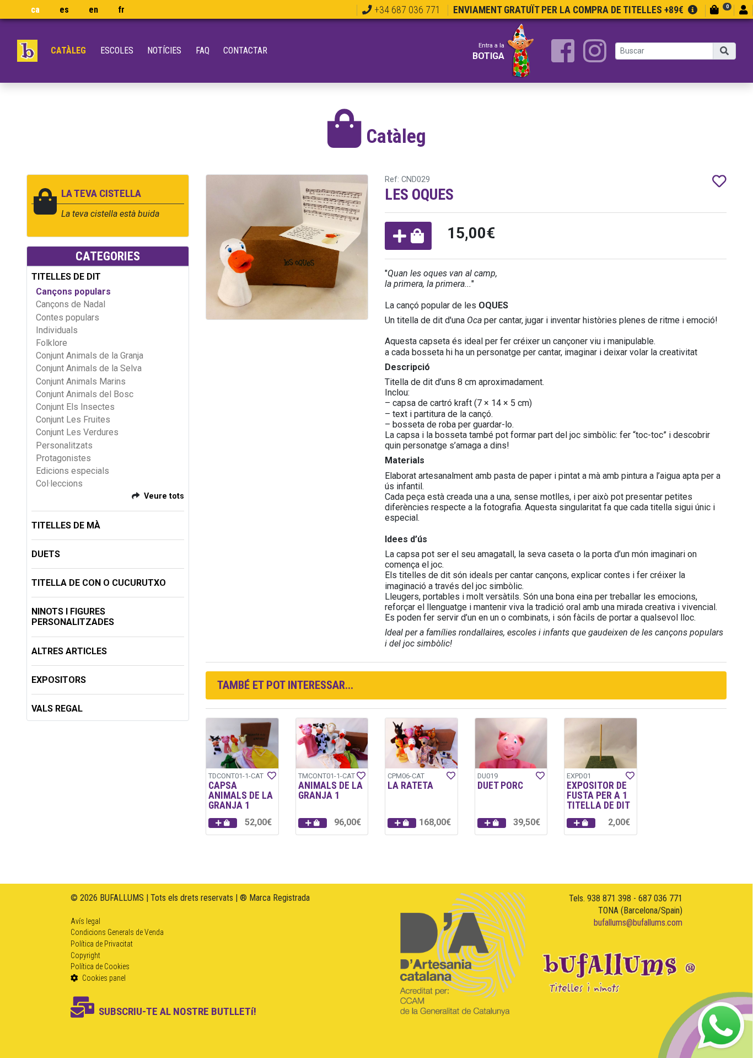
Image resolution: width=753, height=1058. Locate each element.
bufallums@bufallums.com (638, 922)
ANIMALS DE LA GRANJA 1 (330, 790)
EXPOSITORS (58, 680)
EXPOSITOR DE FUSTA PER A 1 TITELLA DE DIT (598, 795)
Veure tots (164, 496)
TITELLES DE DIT (66, 276)
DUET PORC (500, 785)
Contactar (245, 50)
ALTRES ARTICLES (69, 651)
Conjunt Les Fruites (73, 419)
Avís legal (85, 921)
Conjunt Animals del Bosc (84, 394)
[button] (408, 236)
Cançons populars (73, 291)
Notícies (164, 50)
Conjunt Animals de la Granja (89, 355)
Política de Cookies (100, 966)
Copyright (85, 955)
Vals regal (57, 708)
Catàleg (68, 50)
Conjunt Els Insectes (75, 407)
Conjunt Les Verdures (77, 432)
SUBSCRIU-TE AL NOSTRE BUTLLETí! (177, 1011)
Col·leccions (59, 483)
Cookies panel (103, 978)
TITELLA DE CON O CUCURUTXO (98, 583)
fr (121, 9)
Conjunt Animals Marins (81, 381)
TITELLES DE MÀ (65, 525)
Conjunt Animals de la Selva (89, 368)
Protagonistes (63, 458)
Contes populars (67, 317)
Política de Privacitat (102, 943)
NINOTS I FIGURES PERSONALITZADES (72, 616)
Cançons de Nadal (70, 304)
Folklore (51, 343)
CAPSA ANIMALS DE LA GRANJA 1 (240, 795)
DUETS (45, 554)
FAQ (202, 50)
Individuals (57, 330)
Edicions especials (72, 471)
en (93, 9)
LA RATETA (410, 785)
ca (35, 9)
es (64, 9)
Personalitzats (64, 445)
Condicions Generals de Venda (117, 932)
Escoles (116, 50)
